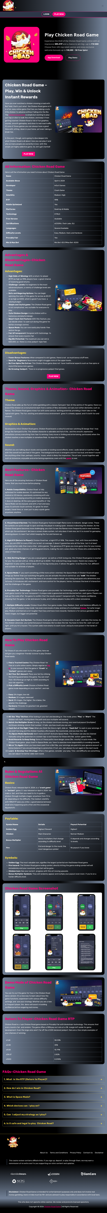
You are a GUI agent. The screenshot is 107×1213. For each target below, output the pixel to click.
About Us (44, 1153)
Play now (59, 14)
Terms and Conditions (59, 1153)
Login (46, 14)
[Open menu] (102, 5)
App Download (54, 57)
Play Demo (72, 57)
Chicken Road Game (52, 1207)
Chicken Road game (17, 115)
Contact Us (88, 1153)
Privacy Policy (75, 1153)
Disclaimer (99, 1153)
